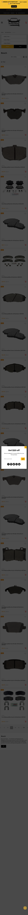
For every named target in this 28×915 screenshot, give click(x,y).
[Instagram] (11, 464)
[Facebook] (8, 464)
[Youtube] (19, 464)
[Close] (25, 447)
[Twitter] (14, 464)
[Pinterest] (16, 464)
